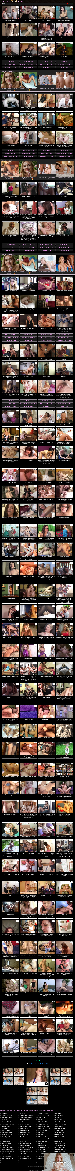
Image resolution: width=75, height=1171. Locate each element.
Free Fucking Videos (8, 1152)
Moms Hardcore (24, 1124)
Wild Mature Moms (43, 1141)
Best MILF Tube (6, 1143)
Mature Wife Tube (43, 1122)
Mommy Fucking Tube (26, 1147)
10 (47, 1064)
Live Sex (70, 3)
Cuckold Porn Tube (43, 1115)
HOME (4, 3)
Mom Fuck (58, 1120)
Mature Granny (42, 1145)
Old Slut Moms (6, 1126)
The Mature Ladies (7, 1147)
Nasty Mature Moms (8, 1149)
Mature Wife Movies (25, 1158)
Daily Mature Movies (8, 1124)
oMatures (4, 1113)
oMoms (57, 1139)
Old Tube (4, 1128)
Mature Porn (41, 1117)
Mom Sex (40, 1134)
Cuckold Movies (42, 1130)
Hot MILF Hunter (42, 1154)
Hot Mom (58, 1113)
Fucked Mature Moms (26, 1152)
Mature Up (58, 1117)
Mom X (40, 1143)
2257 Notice (43, 1170)
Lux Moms (5, 1145)
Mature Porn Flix (6, 1141)
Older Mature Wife (25, 1132)
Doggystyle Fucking (43, 1147)
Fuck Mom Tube (60, 1147)
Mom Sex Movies (7, 1139)
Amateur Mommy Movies (27, 1122)
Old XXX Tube (24, 1154)
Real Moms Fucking (7, 1154)
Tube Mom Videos (25, 1149)
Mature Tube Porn (25, 1120)
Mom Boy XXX (24, 1113)
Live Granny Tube (43, 1113)
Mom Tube (41, 1132)
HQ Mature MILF (42, 1152)
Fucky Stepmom (6, 1130)
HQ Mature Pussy (25, 1145)
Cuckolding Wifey (7, 1115)
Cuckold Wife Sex (7, 1122)
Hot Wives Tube (24, 1130)
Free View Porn (59, 1132)
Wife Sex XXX (59, 1137)
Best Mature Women (8, 1158)
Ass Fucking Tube (60, 1124)
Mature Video (59, 1115)
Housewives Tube (43, 1156)
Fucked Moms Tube (61, 1122)
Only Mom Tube (60, 1143)
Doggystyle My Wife (43, 1124)
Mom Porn (23, 1141)
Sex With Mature (60, 1145)
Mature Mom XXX (43, 1137)
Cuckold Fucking (60, 1128)
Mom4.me (5, 1120)
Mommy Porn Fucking (44, 1128)
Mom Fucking (24, 1137)
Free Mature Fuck (7, 1156)
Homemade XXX (24, 1128)
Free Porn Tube (24, 1156)
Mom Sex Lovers (7, 1134)
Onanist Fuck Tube (25, 1126)
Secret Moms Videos (26, 1117)
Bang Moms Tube (7, 1132)
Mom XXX (40, 1120)
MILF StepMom (24, 1139)
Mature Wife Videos (43, 1158)
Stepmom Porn (24, 1134)
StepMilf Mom (59, 1130)
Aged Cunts (58, 1141)
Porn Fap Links (6, 1137)
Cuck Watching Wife (43, 1139)
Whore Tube (41, 1149)
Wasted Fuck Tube (60, 1149)
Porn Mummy (59, 1126)
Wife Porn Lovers (7, 1117)
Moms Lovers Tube (43, 1126)
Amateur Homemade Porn (27, 1115)
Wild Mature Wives (25, 1143)
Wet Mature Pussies (61, 1152)
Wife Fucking (59, 1134)
